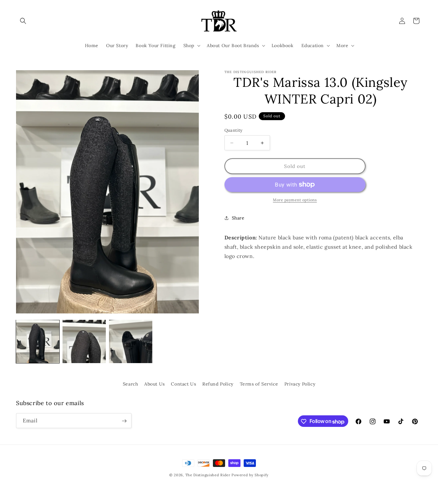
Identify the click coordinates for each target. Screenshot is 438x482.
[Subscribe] (124, 420)
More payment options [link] (295, 199)
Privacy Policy (299, 384)
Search (130, 384)
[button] (23, 21)
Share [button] (238, 218)
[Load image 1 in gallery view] (37, 341)
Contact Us (183, 384)
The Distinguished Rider (208, 475)
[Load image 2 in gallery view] (84, 341)
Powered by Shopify (250, 475)
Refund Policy (217, 384)
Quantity (233, 130)
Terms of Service (259, 384)
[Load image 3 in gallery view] (130, 341)
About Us (154, 384)
